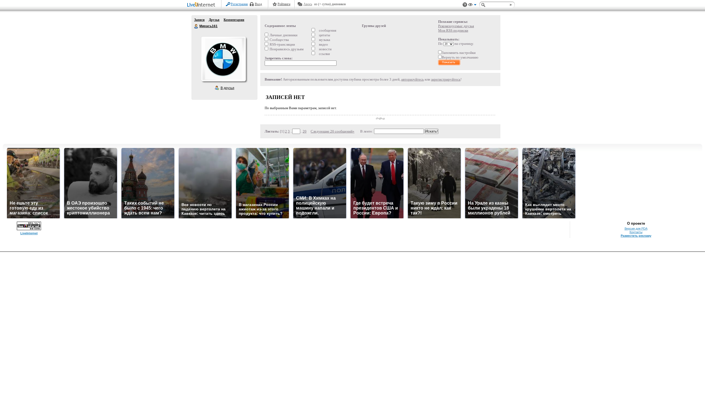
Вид (472, 5)
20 (305, 131)
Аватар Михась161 (223, 58)
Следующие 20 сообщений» (332, 131)
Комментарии (234, 20)
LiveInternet (202, 5)
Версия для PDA (636, 228)
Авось (307, 4)
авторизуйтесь (412, 79)
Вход (258, 4)
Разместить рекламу (636, 235)
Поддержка (465, 4)
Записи (199, 20)
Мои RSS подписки (453, 30)
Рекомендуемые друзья (456, 26)
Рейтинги (284, 4)
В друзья (227, 88)
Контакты (636, 232)
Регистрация (239, 4)
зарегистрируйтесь (445, 79)
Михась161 (196, 26)
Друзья (214, 20)
